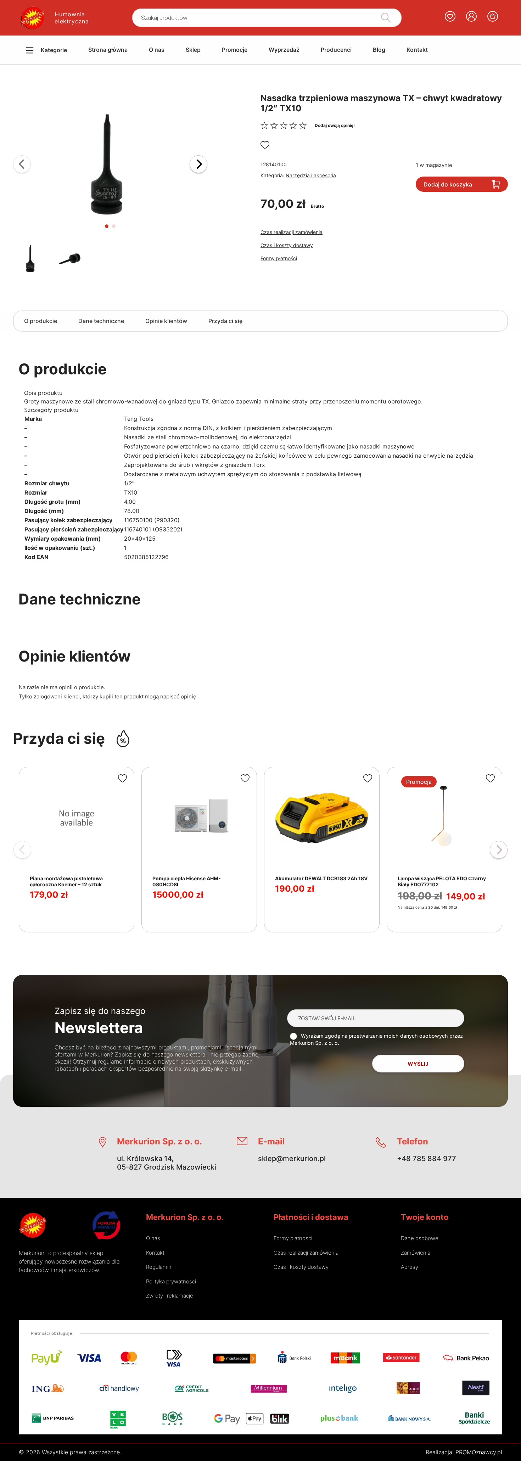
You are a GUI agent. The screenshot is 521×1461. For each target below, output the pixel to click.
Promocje (234, 49)
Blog (379, 49)
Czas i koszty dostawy (286, 245)
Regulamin (159, 1267)
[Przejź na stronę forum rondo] (106, 1225)
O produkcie (40, 320)
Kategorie (54, 50)
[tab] (106, 226)
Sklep (193, 49)
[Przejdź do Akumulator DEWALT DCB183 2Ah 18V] (321, 849)
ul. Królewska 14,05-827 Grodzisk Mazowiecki (166, 1162)
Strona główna (108, 49)
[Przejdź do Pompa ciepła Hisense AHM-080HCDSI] (199, 849)
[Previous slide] (22, 164)
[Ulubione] (450, 17)
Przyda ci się (225, 320)
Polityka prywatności (171, 1281)
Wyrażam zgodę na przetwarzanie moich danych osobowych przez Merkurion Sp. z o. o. (376, 1039)
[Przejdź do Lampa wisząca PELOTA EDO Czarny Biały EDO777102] (444, 849)
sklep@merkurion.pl (292, 1158)
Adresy (409, 1267)
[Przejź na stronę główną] (32, 1225)
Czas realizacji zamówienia (291, 232)
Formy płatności (278, 258)
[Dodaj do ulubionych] (264, 145)
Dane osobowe (419, 1238)
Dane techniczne (101, 320)
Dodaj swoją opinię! (335, 125)
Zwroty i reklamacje (169, 1295)
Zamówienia (415, 1252)
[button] (110, 164)
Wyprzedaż (284, 49)
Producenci (336, 49)
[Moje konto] (471, 17)
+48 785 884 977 (426, 1158)
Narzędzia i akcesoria (311, 175)
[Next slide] (198, 164)
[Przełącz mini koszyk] (492, 16)
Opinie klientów (166, 320)
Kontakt (417, 49)
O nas (156, 49)
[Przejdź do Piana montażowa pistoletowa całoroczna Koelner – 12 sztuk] (76, 849)
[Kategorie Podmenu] (24, 50)
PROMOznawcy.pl (478, 1452)
